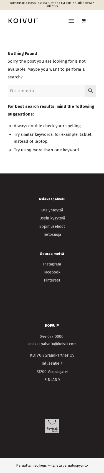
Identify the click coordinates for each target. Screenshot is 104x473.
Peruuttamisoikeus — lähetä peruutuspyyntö (52, 465)
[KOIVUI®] (43, 21)
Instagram (52, 264)
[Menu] (71, 21)
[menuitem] (73, 21)
